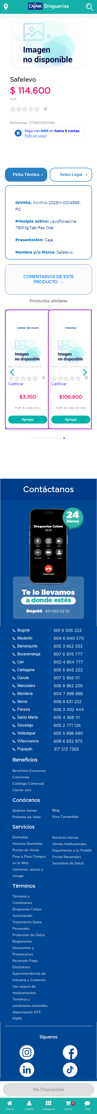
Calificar (16, 384)
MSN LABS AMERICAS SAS (73, 366)
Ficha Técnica (26, 174)
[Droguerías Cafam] (48, 6)
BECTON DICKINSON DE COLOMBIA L (39, 366)
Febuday (70, 328)
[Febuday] (70, 363)
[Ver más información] (6, 7)
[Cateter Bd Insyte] (27, 363)
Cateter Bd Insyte (28, 328)
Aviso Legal (71, 174)
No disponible (48, 1089)
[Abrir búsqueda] (89, 7)
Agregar (28, 419)
